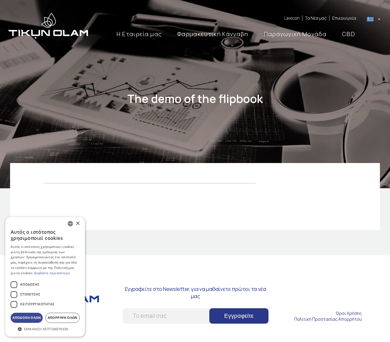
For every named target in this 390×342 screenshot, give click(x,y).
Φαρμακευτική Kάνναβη (212, 34)
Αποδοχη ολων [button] (26, 317)
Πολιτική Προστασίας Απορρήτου (328, 319)
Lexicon (292, 18)
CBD (348, 34)
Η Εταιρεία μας (139, 34)
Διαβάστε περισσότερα (52, 273)
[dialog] (45, 277)
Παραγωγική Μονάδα (295, 34)
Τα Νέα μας (316, 18)
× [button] (78, 224)
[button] (45, 328)
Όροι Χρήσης (349, 313)
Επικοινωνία (344, 18)
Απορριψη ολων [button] (62, 317)
